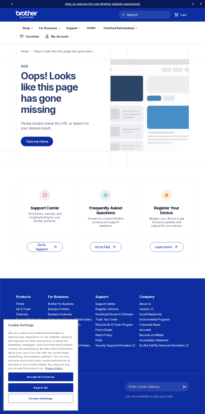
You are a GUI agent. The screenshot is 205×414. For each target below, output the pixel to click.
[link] (102, 4)
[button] (185, 387)
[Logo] (26, 15)
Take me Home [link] (37, 141)
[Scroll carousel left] (12, 4)
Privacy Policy (54, 368)
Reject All (41, 387)
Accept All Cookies (41, 376)
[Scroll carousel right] (193, 4)
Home (25, 51)
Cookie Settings (41, 398)
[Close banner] (201, 4)
